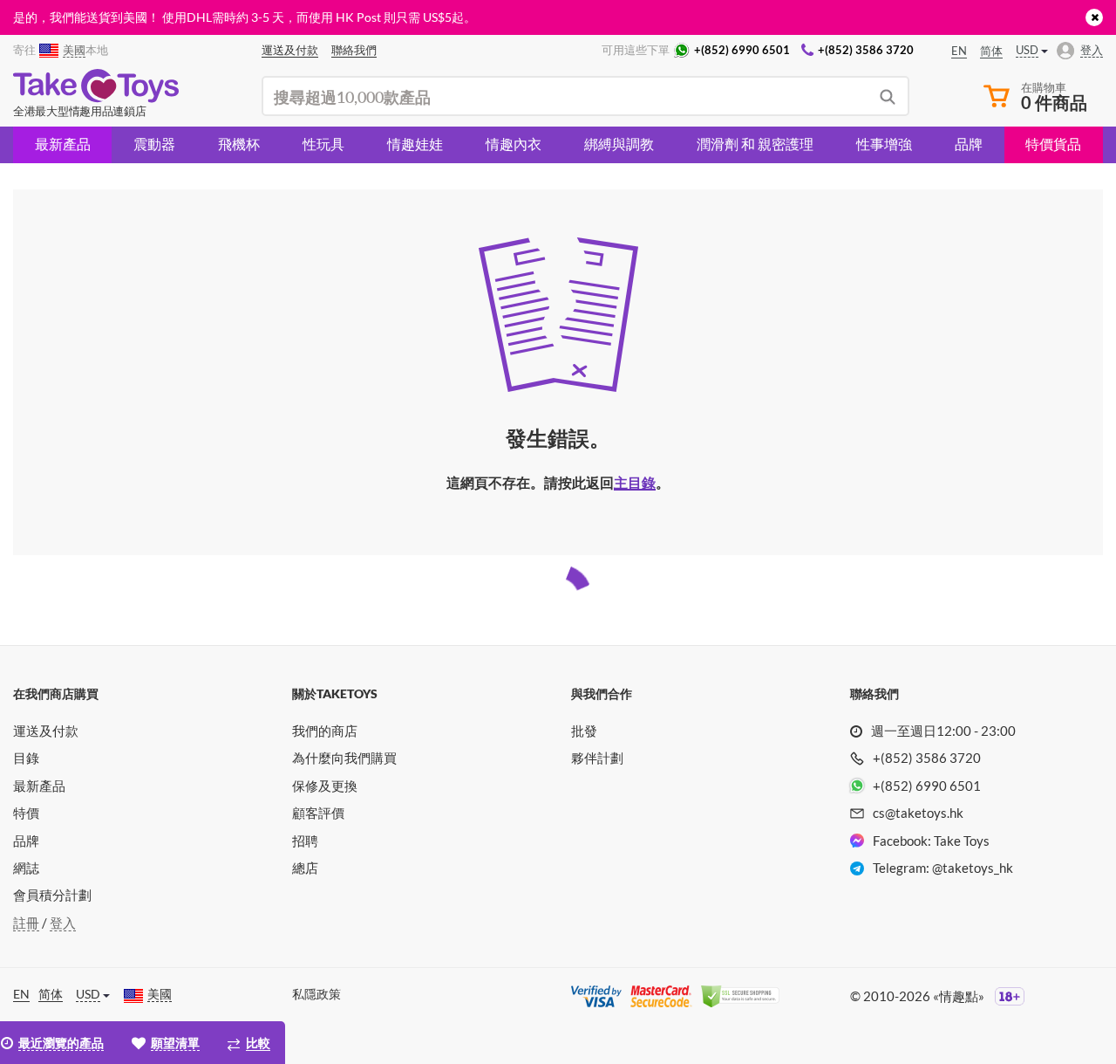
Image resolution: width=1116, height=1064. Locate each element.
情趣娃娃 (415, 143)
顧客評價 (318, 812)
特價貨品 (1053, 143)
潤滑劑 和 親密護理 (755, 143)
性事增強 (884, 143)
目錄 (26, 757)
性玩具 (323, 143)
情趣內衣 (513, 143)
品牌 (969, 143)
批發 (584, 730)
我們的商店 (324, 730)
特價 (26, 812)
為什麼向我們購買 (344, 757)
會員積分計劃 (52, 895)
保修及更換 (324, 785)
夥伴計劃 (597, 757)
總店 (305, 867)
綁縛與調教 (619, 143)
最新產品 (63, 143)
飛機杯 (239, 143)
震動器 (154, 143)
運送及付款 (45, 730)
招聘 (305, 840)
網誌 (26, 867)
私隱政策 (316, 993)
